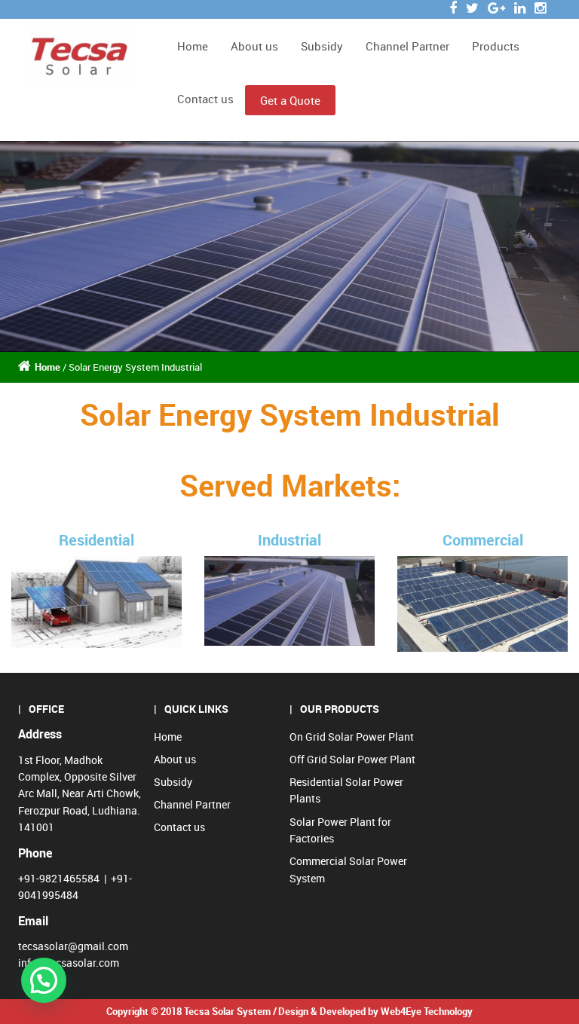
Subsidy (322, 45)
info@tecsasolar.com (68, 962)
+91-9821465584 (59, 878)
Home (192, 45)
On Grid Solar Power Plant (352, 736)
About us (254, 45)
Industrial (289, 540)
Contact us (205, 98)
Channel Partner (407, 45)
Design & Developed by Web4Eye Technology (375, 1011)
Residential (96, 540)
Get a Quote (290, 100)
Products (495, 45)
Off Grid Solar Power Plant (352, 759)
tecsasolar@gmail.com (73, 946)
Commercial (483, 540)
